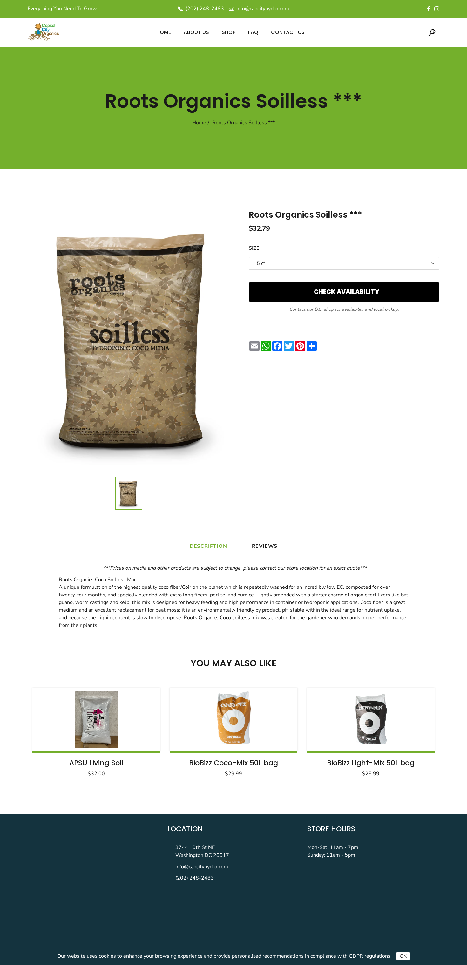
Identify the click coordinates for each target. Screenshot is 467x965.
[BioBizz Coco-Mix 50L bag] (233, 719)
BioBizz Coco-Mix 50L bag (233, 763)
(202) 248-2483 (194, 877)
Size (254, 248)
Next (414, 730)
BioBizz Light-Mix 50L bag (371, 763)
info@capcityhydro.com (201, 866)
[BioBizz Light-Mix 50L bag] (371, 719)
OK (403, 956)
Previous (53, 730)
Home (199, 122)
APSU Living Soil (96, 763)
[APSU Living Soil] (96, 719)
